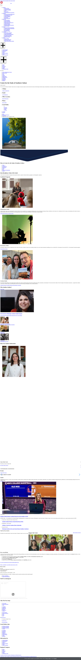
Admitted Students (5, 49)
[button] (0, 4)
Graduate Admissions (7, 16)
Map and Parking (4, 622)
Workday (3, 80)
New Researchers (6, 30)
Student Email (4, 76)
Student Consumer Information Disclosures (13, 656)
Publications (4, 167)
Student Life (4, 19)
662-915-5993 (4, 102)
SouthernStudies (15, 598)
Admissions (4, 13)
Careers (3, 635)
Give (11, 3)
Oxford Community (5, 54)
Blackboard (4, 79)
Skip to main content (12, 0)
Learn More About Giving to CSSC (12, 564)
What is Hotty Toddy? (7, 40)
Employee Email (4, 77)
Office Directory (4, 612)
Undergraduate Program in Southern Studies (6, 213)
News (3, 73)
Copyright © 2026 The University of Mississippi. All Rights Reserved (10, 655)
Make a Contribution (3, 564)
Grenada (3, 67)
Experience (4, 631)
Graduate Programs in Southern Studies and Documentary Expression (10, 285)
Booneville (3, 66)
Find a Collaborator (7, 29)
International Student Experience (9, 25)
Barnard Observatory (5, 98)
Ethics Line (35, 656)
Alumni (3, 52)
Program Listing (6, 8)
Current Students (4, 50)
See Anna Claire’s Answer (4, 465)
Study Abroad (6, 11)
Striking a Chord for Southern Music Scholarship (11, 525)
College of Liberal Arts (5, 90)
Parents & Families (5, 53)
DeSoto (3, 64)
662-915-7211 (4, 620)
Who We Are (4, 31)
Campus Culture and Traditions (8, 34)
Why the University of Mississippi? (9, 14)
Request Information (7, 18)
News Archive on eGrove (77, 532)
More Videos (2, 289)
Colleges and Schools (7, 9)
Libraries (3, 75)
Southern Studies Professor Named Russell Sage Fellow (12, 521)
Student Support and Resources (8, 22)
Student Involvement (7, 21)
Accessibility (31, 656)
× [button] (80, 658)
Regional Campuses (7, 24)
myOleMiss (4, 630)
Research (3, 26)
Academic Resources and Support (9, 12)
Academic (3, 111)
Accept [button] (55, 658)
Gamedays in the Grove (7, 39)
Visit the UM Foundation (6, 576)
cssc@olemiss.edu (5, 94)
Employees (4, 51)
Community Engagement (8, 36)
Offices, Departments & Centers (7, 72)
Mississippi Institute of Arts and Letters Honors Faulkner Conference (15, 528)
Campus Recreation (7, 23)
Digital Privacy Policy (3, 656)
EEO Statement (26, 656)
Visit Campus (6, 17)
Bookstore (3, 636)
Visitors (3, 644)
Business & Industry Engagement (9, 27)
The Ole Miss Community (8, 32)
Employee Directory (5, 613)
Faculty (5, 10)
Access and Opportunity (7, 33)
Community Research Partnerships (9, 28)
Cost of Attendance (7, 15)
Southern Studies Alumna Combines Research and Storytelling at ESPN (14, 516)
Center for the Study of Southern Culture (6, 598)
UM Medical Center (5, 653)
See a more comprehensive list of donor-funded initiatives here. (9, 562)
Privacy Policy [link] (48, 658)
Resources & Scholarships (6, 170)
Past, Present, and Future (7, 35)
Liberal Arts (4, 115)
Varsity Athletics (6, 38)
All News (1, 481)
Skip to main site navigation (4, 0)
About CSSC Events (3, 472)
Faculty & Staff (4, 166)
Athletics (3, 37)
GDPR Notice (22, 656)
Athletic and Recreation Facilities (9, 41)
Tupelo (3, 65)
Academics (4, 7)
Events (3, 74)
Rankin (3, 68)
